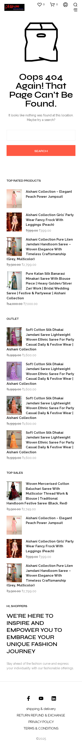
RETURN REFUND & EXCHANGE (41, 715)
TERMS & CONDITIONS (41, 728)
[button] (41, 4)
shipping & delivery (41, 709)
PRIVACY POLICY (41, 722)
